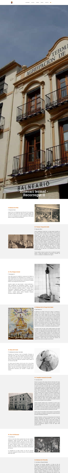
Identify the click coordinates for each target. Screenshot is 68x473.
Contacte (46, 2)
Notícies (32, 2)
